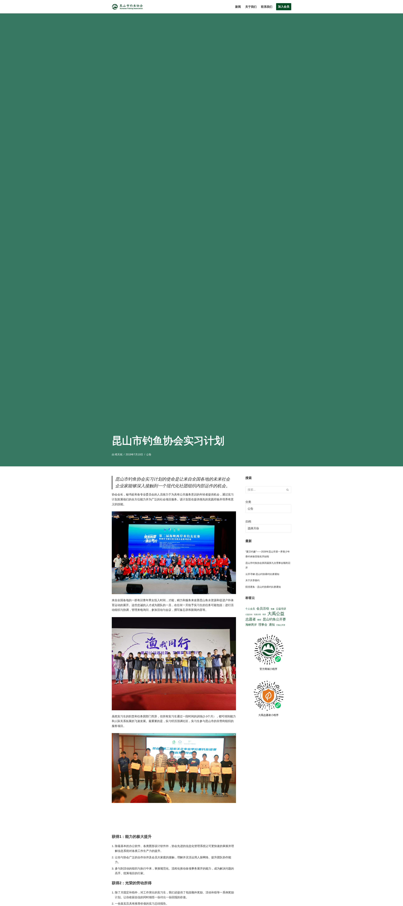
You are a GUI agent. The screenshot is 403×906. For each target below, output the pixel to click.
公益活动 (248, 614)
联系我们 (266, 6)
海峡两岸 (251, 624)
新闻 (238, 6)
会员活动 (262, 608)
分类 (248, 502)
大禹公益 (275, 613)
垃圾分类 (257, 614)
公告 (148, 454)
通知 (272, 624)
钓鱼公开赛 (280, 625)
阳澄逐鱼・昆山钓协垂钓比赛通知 (263, 586)
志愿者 (250, 619)
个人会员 (250, 609)
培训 (264, 614)
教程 (259, 620)
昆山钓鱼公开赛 (274, 619)
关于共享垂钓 (252, 580)
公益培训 (281, 608)
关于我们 (251, 6)
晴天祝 (118, 454)
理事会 (262, 624)
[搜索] (287, 489)
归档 (248, 521)
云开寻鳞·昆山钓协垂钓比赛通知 (262, 574)
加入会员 (283, 6)
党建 (272, 609)
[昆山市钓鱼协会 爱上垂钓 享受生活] (128, 7)
